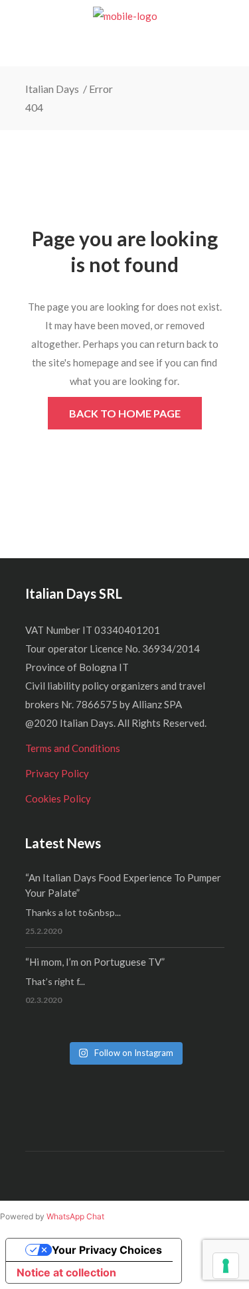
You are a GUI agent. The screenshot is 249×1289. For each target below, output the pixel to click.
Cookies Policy (58, 798)
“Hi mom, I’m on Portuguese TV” (95, 962)
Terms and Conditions (72, 748)
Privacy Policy (57, 773)
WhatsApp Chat (75, 1216)
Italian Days (53, 88)
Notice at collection (66, 1272)
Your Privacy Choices (107, 1249)
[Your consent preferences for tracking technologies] (225, 1265)
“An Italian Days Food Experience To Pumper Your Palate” (123, 885)
